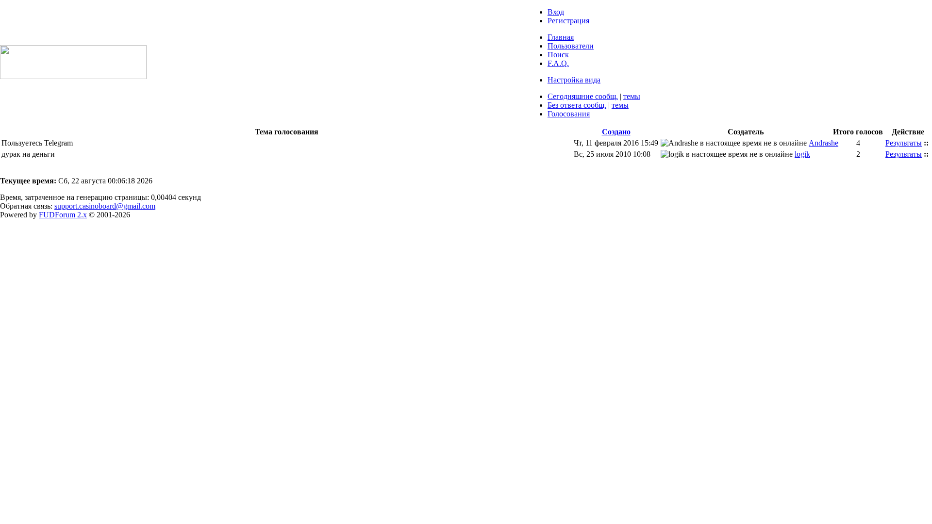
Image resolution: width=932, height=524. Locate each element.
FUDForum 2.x (63, 215)
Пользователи (571, 46)
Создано (616, 132)
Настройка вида (574, 80)
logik (802, 154)
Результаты (903, 143)
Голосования (569, 114)
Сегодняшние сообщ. (583, 96)
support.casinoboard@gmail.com (104, 206)
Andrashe (823, 143)
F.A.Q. (558, 63)
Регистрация (568, 20)
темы (631, 96)
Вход (556, 12)
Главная (561, 37)
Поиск (558, 54)
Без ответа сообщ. (577, 105)
